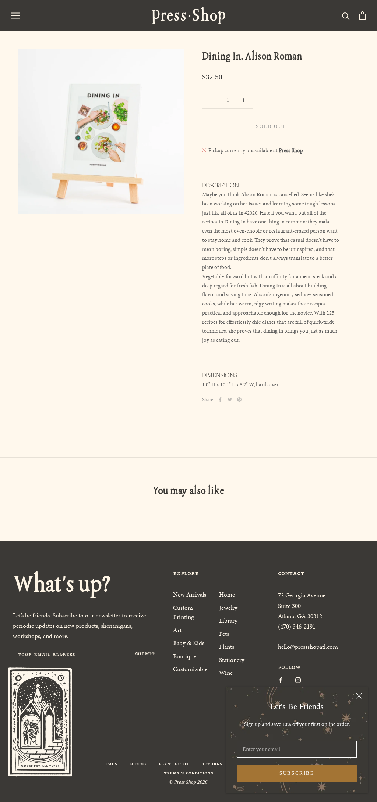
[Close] (359, 695)
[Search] (346, 15)
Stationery (231, 659)
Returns (211, 764)
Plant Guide (174, 764)
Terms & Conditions (188, 773)
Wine (226, 672)
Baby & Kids (188, 642)
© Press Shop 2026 (188, 782)
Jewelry (228, 607)
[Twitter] (230, 399)
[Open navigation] (15, 15)
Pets (224, 633)
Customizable (190, 669)
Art (177, 630)
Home (227, 594)
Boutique (184, 656)
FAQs (111, 764)
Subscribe (296, 773)
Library (228, 620)
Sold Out (271, 126)
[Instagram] (298, 679)
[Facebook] (220, 399)
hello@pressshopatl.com (308, 646)
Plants (226, 646)
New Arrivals (189, 594)
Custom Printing (183, 612)
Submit (145, 653)
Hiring (138, 764)
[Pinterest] (239, 399)
